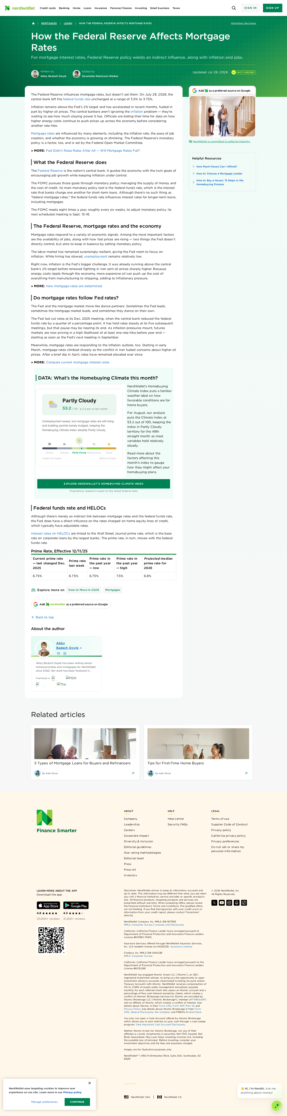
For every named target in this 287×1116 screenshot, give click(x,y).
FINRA (196, 999)
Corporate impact (136, 835)
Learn (68, 23)
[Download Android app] (76, 905)
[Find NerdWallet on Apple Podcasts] (237, 903)
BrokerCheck (193, 1012)
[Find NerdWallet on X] (214, 903)
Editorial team (134, 858)
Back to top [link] (45, 617)
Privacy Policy (132, 1008)
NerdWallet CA (173, 1097)
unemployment (95, 256)
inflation (137, 111)
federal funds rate (76, 99)
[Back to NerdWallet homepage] (33, 23)
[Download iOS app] (48, 905)
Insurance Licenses (181, 946)
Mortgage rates (42, 133)
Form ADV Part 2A (183, 1005)
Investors (130, 875)
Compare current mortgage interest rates (77, 362)
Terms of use (220, 818)
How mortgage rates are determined (74, 286)
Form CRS (165, 1005)
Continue (77, 1101)
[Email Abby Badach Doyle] (58, 653)
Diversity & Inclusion (138, 841)
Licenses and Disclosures (169, 924)
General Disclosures (142, 1012)
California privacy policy (228, 835)
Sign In (250, 7)
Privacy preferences (225, 841)
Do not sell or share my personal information (227, 849)
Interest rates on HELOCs (50, 533)
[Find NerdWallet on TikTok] (244, 903)
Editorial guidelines (137, 847)
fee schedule (162, 1012)
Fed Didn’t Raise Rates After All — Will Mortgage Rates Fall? (93, 150)
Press (128, 864)
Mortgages (49, 23)
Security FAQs (178, 824)
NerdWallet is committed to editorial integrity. (221, 141)
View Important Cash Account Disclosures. (161, 1024)
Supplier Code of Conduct (229, 824)
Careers (129, 830)
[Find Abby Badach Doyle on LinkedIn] (64, 653)
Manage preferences (44, 1101)
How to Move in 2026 (83, 589)
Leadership (132, 824)
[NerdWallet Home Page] (20, 8)
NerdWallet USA (140, 1097)
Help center (176, 818)
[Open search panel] (233, 8)
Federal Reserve (50, 171)
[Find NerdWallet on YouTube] (222, 903)
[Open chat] (276, 1105)
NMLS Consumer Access (138, 924)
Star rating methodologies (142, 852)
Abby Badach (67, 645)
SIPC (204, 999)
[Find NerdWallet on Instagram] (229, 903)
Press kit (130, 869)
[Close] (281, 1084)
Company (130, 818)
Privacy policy (221, 830)
